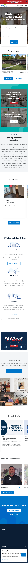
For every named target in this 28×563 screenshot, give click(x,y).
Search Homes (14, 42)
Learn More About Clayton (14, 370)
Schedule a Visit (14, 514)
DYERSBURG (20, 5)
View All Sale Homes (14, 222)
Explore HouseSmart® (14, 263)
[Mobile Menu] (26, 5)
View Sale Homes (19, 78)
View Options (14, 289)
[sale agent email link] (19, 487)
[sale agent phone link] (21, 487)
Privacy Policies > (5, 559)
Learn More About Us (8, 492)
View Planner (14, 121)
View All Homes (8, 78)
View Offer (14, 102)
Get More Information (14, 510)
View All (14, 418)
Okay (24, 555)
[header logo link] (4, 5)
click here (15, 342)
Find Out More (14, 314)
